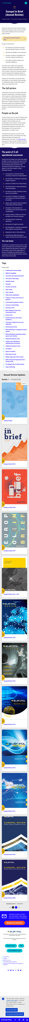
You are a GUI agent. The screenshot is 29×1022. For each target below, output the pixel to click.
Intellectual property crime (13, 346)
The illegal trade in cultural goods (15, 364)
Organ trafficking (10, 367)
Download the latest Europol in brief (12, 38)
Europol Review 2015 (9, 637)
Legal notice (6, 956)
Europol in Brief (8, 420)
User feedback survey (14, 950)
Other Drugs (9, 289)
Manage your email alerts (14, 923)
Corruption (8, 348)
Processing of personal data (10, 961)
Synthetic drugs (10, 281)
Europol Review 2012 (9, 767)
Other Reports (7, 3)
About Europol (22, 139)
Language (23, 1020)
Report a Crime (11, 945)
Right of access (7, 960)
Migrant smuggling (11, 273)
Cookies (5, 958)
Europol (6, 1020)
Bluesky (18, 970)
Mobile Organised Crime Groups (14, 357)
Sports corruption (10, 351)
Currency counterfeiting (12, 305)
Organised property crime (13, 338)
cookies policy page (11, 1000)
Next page (19, 907)
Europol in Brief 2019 (9, 464)
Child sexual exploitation (12, 295)
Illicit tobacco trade (11, 354)
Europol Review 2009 (9, 898)
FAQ (21, 945)
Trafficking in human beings (13, 270)
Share (26, 3)
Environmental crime (11, 327)
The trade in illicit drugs (12, 278)
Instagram (11, 970)
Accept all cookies (12, 1009)
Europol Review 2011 (9, 811)
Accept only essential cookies (15, 1014)
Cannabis (8, 284)
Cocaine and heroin (11, 287)
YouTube (20, 970)
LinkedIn (13, 970)
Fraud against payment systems (14, 302)
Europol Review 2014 (9, 681)
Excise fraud (9, 315)
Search (15, 1020)
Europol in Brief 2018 (9, 507)
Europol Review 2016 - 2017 (11, 594)
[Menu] (27, 1020)
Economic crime (10, 307)
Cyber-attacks (9, 292)
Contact (19, 1020)
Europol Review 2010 (9, 854)
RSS (8, 970)
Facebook (16, 970)
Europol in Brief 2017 (9, 551)
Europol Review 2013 (9, 724)
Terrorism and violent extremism (15, 276)
